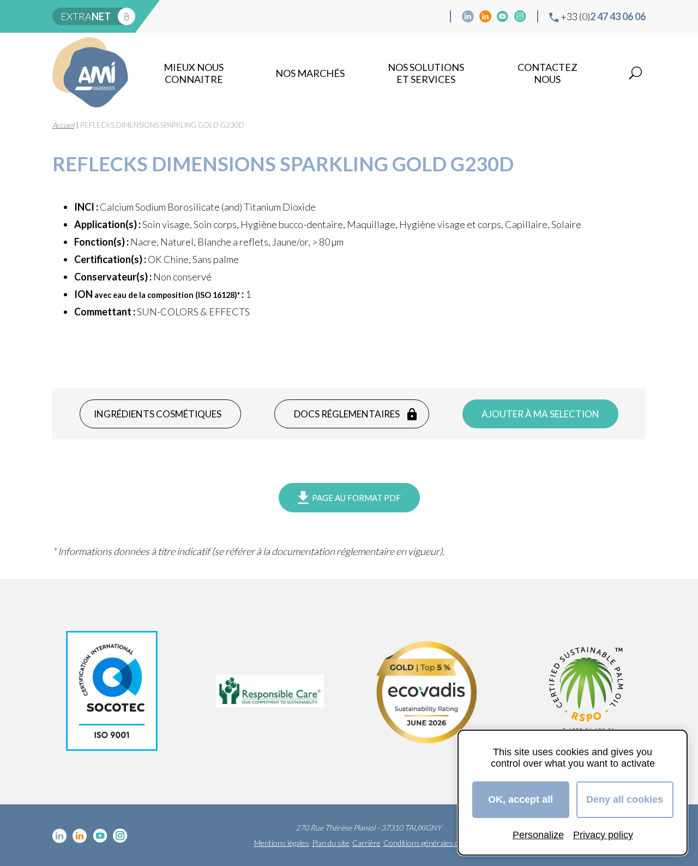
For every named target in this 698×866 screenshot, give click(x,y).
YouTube (503, 16)
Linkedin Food (485, 16)
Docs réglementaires (347, 414)
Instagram (520, 16)
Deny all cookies (624, 799)
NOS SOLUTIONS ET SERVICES (426, 73)
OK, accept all (520, 799)
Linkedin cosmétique (468, 16)
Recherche (635, 73)
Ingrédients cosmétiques (157, 414)
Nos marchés (310, 73)
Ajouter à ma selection (540, 414)
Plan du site (331, 842)
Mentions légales (281, 842)
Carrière (366, 842)
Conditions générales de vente (433, 842)
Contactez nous (547, 73)
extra (86, 16)
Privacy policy (603, 834)
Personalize (538, 834)
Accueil (63, 125)
